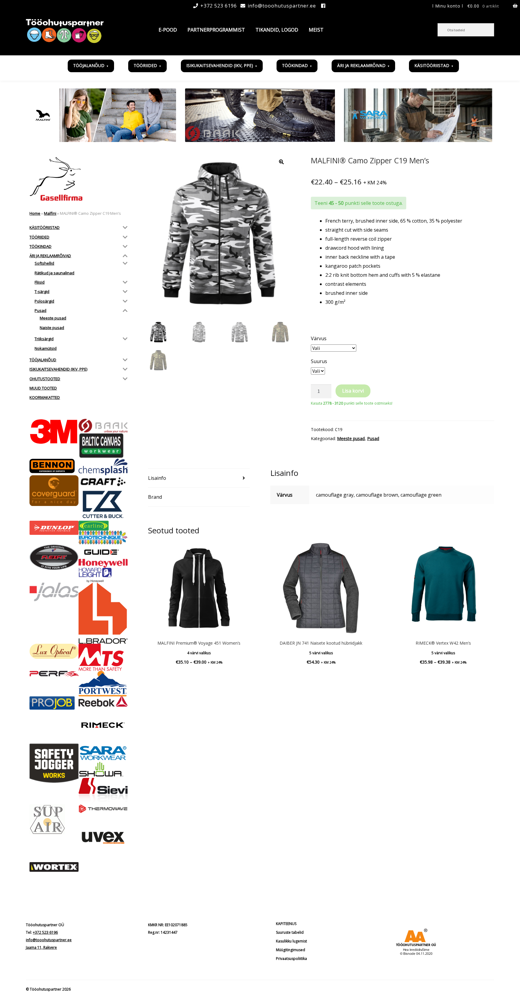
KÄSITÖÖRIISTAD (431, 65)
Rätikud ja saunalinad (54, 273)
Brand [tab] (155, 497)
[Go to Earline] (103, 526)
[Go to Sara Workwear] (103, 752)
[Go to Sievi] (103, 791)
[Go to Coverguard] (54, 490)
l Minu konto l (447, 6)
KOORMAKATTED (44, 397)
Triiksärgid (44, 338)
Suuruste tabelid (290, 932)
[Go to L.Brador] (103, 613)
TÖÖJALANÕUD (88, 65)
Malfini (50, 213)
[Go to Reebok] (103, 701)
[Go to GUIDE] (103, 551)
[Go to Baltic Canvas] (103, 445)
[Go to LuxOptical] (54, 651)
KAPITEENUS (286, 923)
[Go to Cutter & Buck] (103, 504)
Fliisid (40, 282)
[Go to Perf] (54, 674)
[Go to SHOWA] (103, 769)
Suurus (319, 361)
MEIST (316, 29)
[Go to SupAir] (54, 819)
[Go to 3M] (54, 431)
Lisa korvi (353, 390)
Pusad (373, 438)
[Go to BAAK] (103, 426)
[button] (281, 162)
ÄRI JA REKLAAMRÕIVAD (361, 65)
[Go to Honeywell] (103, 563)
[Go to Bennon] (54, 465)
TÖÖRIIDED (145, 65)
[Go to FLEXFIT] (54, 557)
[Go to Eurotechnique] (103, 537)
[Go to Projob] (54, 703)
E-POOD (168, 29)
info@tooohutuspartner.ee (282, 5)
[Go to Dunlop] (54, 528)
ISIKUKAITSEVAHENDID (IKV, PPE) (219, 65)
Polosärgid (44, 301)
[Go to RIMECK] (103, 725)
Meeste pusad (351, 438)
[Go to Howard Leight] (103, 575)
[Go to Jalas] (54, 592)
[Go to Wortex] (54, 867)
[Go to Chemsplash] (103, 466)
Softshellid (44, 263)
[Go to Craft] (103, 481)
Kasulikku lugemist (291, 941)
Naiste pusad (52, 327)
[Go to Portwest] (103, 683)
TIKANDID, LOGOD (276, 29)
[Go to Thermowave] (103, 808)
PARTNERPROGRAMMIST (216, 29)
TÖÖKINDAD (295, 65)
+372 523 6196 (218, 5)
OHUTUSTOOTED (44, 378)
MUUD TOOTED (43, 388)
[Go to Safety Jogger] (54, 763)
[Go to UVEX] (103, 837)
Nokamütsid (46, 348)
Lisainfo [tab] (157, 478)
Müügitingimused (290, 949)
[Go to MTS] (103, 657)
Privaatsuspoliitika (291, 958)
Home (34, 213)
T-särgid (42, 291)
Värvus (319, 338)
